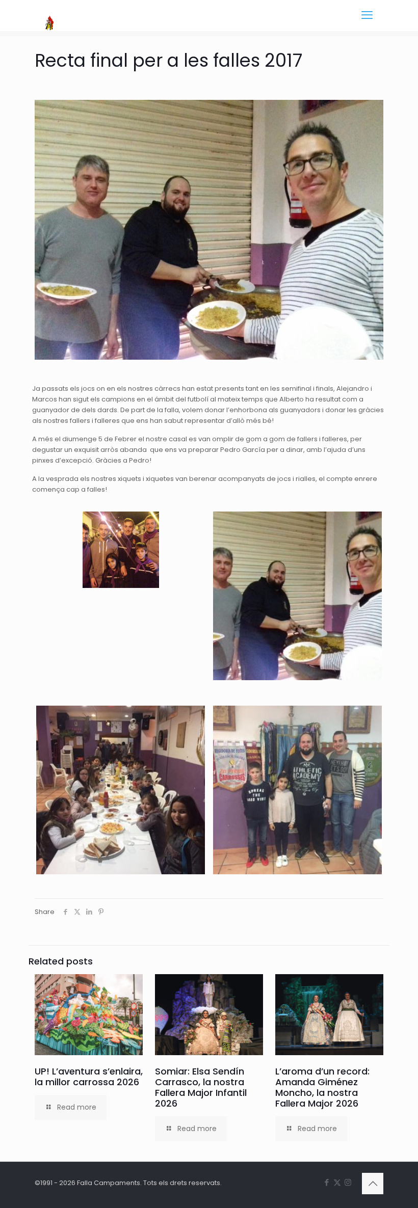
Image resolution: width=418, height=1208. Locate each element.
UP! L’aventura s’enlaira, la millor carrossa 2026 (89, 1076)
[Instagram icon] (348, 1182)
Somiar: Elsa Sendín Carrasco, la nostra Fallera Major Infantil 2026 (201, 1087)
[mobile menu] (367, 15)
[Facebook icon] (326, 1182)
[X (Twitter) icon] (337, 1182)
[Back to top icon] (372, 1183)
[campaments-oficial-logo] (49, 15)
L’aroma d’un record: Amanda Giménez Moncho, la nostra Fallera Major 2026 (322, 1087)
